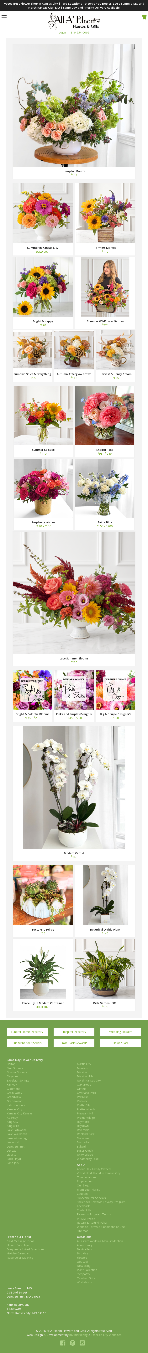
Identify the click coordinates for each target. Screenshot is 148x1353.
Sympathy (83, 1274)
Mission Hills (85, 1076)
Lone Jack (13, 1163)
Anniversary (84, 1245)
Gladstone (13, 1089)
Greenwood (15, 1101)
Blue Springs (15, 1068)
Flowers (82, 1257)
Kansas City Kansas (20, 1113)
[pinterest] (73, 1343)
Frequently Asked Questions (25, 1249)
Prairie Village (86, 1117)
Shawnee (83, 1138)
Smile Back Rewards (74, 1043)
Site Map (82, 1231)
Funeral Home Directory (27, 1032)
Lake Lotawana (17, 1130)
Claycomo (13, 1076)
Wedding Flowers (120, 1032)
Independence (16, 1105)
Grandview (14, 1097)
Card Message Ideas (20, 1241)
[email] (82, 1343)
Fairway (12, 1084)
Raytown (83, 1126)
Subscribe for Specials (27, 1043)
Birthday (82, 1253)
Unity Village (85, 1154)
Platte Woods (86, 1109)
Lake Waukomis (17, 1134)
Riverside (83, 1130)
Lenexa (11, 1150)
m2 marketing (78, 1335)
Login (62, 32)
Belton (11, 1064)
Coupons (82, 1193)
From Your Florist (88, 1189)
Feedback (83, 1206)
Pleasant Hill (85, 1113)
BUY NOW (74, 100)
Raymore (83, 1121)
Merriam (82, 1068)
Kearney (12, 1117)
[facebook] (63, 1343)
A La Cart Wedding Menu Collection (100, 1241)
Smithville (83, 1142)
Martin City (84, 1064)
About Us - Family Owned (94, 1169)
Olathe (81, 1089)
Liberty (11, 1154)
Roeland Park (85, 1134)
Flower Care (121, 1043)
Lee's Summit (15, 1146)
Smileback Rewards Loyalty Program (101, 1202)
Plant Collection (87, 1270)
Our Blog (83, 1185)
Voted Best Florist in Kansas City (98, 1173)
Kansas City (14, 1109)
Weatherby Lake (88, 1159)
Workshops (84, 1282)
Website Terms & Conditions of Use (101, 1227)
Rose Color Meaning (20, 1257)
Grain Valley (14, 1093)
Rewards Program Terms (94, 1214)
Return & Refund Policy (92, 1222)
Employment (85, 1181)
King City (12, 1121)
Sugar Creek (85, 1150)
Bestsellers (84, 1249)
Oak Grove (84, 1084)
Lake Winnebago (18, 1138)
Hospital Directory (74, 1032)
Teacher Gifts (86, 1278)
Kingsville (13, 1126)
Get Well (82, 1261)
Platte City (84, 1105)
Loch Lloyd (14, 1159)
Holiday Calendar (18, 1253)
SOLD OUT (43, 215)
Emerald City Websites (106, 1335)
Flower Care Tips (18, 1245)
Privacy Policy (86, 1218)
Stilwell (81, 1146)
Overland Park (86, 1093)
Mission (82, 1072)
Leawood (13, 1142)
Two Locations (86, 1177)
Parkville (82, 1097)
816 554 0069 (80, 32)
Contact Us (84, 1210)
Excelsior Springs (18, 1080)
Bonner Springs (17, 1072)
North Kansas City (89, 1080)
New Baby (84, 1266)
